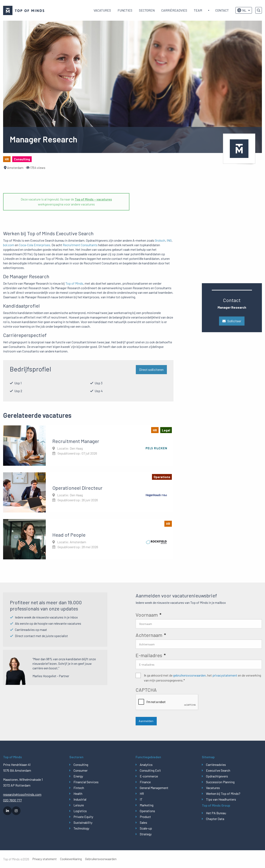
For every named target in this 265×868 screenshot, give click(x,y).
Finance (145, 782)
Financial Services (86, 782)
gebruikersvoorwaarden (189, 675)
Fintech (78, 788)
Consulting (80, 765)
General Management (154, 788)
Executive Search (218, 770)
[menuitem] (102, 10)
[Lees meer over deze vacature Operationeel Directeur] (88, 492)
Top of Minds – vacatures (93, 199)
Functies (125, 10)
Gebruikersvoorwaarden (101, 859)
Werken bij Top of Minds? (223, 793)
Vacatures (102, 10)
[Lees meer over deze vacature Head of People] (88, 539)
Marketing (146, 805)
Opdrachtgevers (217, 776)
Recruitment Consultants (80, 245)
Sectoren (147, 10)
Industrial (79, 799)
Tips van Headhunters (221, 799)
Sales (143, 822)
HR (142, 793)
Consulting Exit (150, 770)
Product (145, 817)
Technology (81, 828)
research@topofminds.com (22, 794)
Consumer (80, 770)
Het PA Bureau (216, 813)
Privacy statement (45, 859)
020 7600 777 (12, 800)
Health (77, 793)
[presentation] (167, 702)
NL (244, 10)
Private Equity (83, 817)
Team (198, 10)
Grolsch (160, 240)
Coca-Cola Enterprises (34, 245)
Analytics (146, 765)
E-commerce (149, 776)
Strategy (146, 834)
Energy (78, 776)
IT (141, 799)
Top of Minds (74, 283)
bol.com (8, 245)
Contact (222, 10)
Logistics (80, 811)
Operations (147, 811)
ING (169, 240)
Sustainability (82, 822)
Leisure (78, 805)
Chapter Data (215, 819)
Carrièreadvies (174, 10)
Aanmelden (146, 721)
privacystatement (224, 675)
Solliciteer (234, 321)
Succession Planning (220, 782)
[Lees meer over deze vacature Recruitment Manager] (88, 445)
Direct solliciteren (151, 369)
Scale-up (146, 828)
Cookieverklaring (71, 859)
